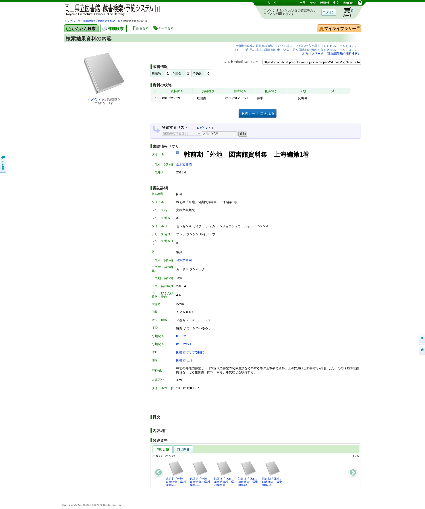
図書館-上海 (184, 360)
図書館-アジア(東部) (190, 352)
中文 (336, 2)
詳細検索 (88, 21)
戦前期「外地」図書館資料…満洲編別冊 (224, 482)
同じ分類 (163, 449)
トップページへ (421, 349)
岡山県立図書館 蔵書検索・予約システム (111, 9)
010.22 (181, 336)
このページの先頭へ (421, 337)
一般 (302, 2)
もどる (3, 163)
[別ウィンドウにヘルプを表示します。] (360, 2)
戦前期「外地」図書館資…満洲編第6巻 (176, 482)
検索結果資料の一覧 (108, 21)
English (348, 2)
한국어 (324, 2)
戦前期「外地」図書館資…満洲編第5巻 (200, 482)
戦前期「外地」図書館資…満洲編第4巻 (248, 482)
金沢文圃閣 (184, 164)
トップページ (72, 21)
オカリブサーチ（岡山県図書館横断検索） (331, 53)
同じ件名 (183, 449)
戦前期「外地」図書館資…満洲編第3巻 (272, 482)
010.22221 (183, 344)
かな (313, 2)
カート (348, 12)
